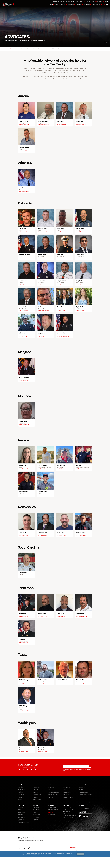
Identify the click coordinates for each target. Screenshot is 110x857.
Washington (71, 48)
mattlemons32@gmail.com (43, 310)
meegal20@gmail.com (80, 231)
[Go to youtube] (27, 769)
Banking (51, 4)
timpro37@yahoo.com (61, 231)
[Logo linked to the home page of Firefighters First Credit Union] (9, 5)
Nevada (39, 48)
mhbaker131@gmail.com (42, 683)
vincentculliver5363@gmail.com (63, 336)
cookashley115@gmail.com (24, 468)
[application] (55, 854)
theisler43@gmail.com (61, 124)
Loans (56, 4)
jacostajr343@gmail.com (24, 191)
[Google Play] (85, 815)
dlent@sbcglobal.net (80, 284)
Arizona (11, 48)
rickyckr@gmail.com (61, 616)
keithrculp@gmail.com (23, 642)
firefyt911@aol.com (79, 468)
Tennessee (60, 48)
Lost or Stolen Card (69, 817)
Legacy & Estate (96, 4)
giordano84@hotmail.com (62, 535)
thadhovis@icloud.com (42, 751)
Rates (80, 1)
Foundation (71, 1)
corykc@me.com (41, 336)
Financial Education (62, 1)
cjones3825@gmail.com (23, 751)
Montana (34, 48)
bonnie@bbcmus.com (61, 310)
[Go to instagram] (23, 769)
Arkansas (17, 48)
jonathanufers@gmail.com (43, 494)
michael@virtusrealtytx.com (24, 710)
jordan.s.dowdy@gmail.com (81, 616)
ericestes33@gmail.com (23, 336)
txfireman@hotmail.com (61, 683)
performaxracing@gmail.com (81, 683)
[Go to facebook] (19, 769)
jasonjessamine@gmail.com (43, 124)
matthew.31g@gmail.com (81, 535)
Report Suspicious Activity (70, 815)
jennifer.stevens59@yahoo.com (25, 150)
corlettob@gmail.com (42, 468)
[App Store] (85, 812)
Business (63, 4)
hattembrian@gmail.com (24, 424)
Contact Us (67, 811)
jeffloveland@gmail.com (24, 231)
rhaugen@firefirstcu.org (42, 535)
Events (76, 1)
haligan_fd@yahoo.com (23, 616)
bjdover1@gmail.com (61, 257)
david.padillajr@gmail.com (24, 124)
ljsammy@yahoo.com (61, 284)
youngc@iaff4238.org (42, 616)
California (23, 48)
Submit (90, 766)
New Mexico (46, 48)
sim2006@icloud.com (80, 310)
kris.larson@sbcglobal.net (43, 257)
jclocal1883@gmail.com (61, 468)
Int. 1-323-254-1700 (69, 809)
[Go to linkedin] (35, 769)
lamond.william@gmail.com (81, 124)
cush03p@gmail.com (23, 257)
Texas (66, 48)
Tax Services (87, 4)
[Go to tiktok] (39, 769)
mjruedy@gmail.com (23, 683)
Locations (67, 813)
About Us (55, 1)
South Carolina (53, 48)
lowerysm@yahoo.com (42, 284)
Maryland (28, 48)
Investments (71, 4)
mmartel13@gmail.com (80, 257)
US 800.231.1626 (68, 807)
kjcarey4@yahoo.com (23, 535)
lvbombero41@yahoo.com (24, 494)
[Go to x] (31, 769)
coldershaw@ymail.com (23, 380)
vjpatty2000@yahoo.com (24, 310)
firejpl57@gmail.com (23, 284)
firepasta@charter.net (42, 231)
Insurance (79, 4)
